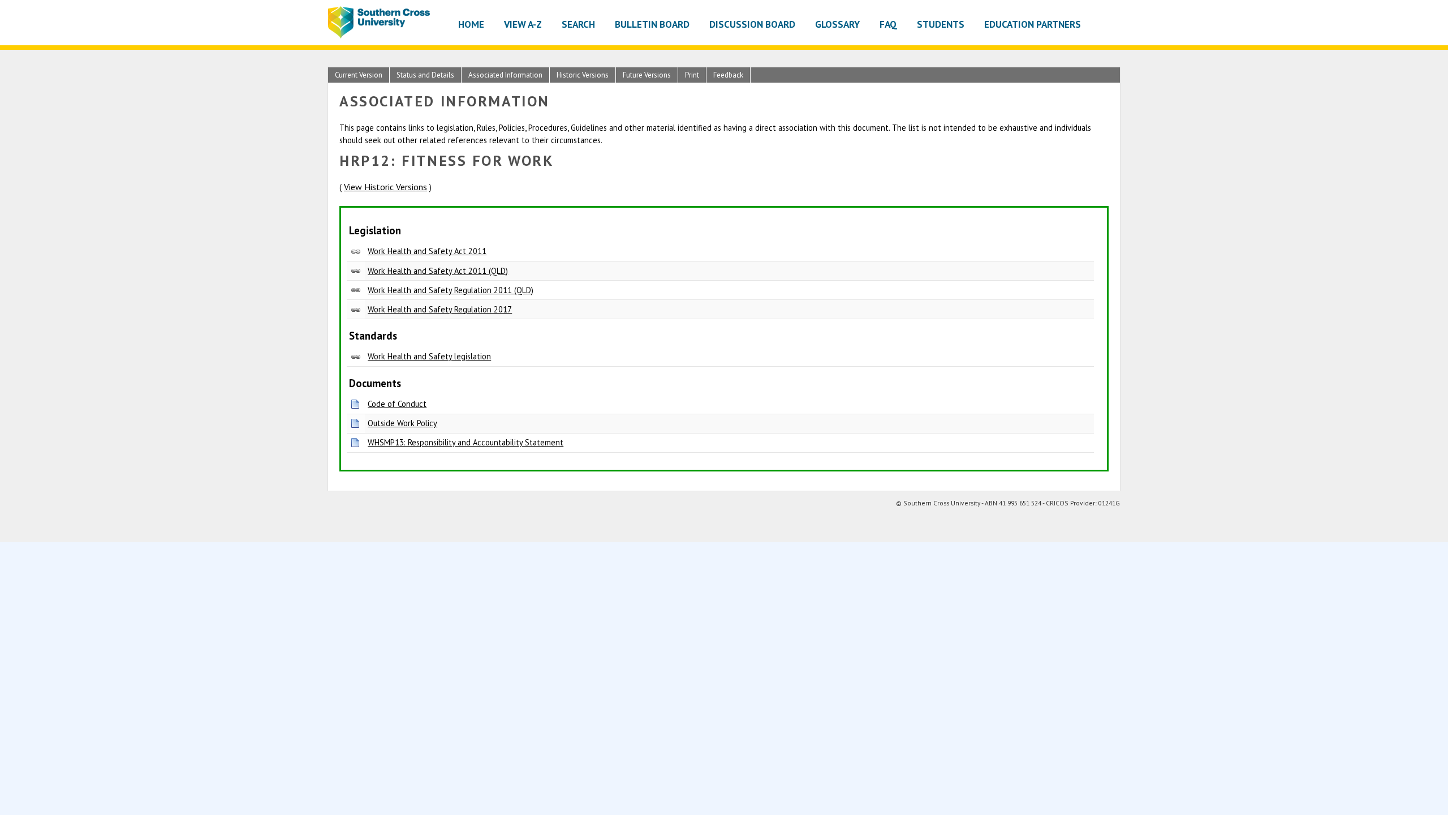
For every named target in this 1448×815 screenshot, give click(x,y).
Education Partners (1032, 24)
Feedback (728, 75)
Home (471, 24)
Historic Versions (583, 75)
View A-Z (523, 24)
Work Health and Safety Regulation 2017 (440, 309)
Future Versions (647, 75)
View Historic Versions (385, 186)
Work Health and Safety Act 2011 (427, 251)
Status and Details (425, 75)
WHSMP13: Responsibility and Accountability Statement (465, 442)
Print (692, 75)
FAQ (888, 24)
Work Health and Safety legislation (429, 356)
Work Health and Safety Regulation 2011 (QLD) (450, 290)
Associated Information (505, 75)
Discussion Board (752, 24)
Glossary (837, 24)
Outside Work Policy (402, 423)
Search (578, 24)
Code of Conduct (397, 403)
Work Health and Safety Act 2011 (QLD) (438, 270)
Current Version (358, 75)
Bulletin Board (652, 24)
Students (940, 24)
